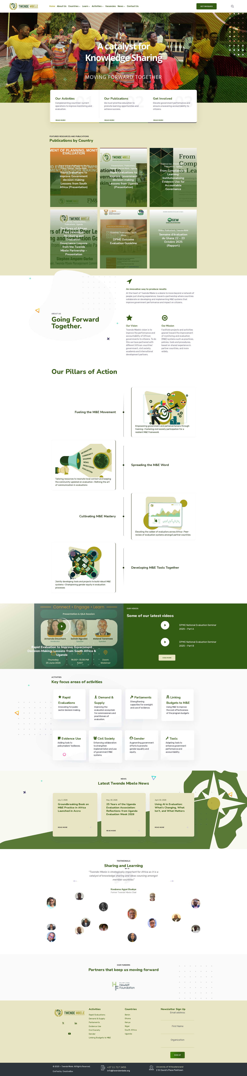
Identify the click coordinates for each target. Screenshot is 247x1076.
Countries (73, 6)
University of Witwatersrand (169, 1066)
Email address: (177, 1012)
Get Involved (162, 98)
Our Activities (65, 98)
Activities (97, 6)
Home (52, 6)
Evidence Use (71, 739)
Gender (139, 739)
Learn (85, 6)
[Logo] (23, 6)
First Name (177, 1026)
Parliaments (142, 697)
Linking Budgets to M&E (100, 1038)
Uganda (128, 1034)
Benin (127, 1014)
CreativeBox (67, 1071)
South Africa (131, 1030)
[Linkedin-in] (76, 1023)
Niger (127, 1026)
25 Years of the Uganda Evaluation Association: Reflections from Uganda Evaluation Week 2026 (121, 809)
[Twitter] (63, 1023)
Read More (63, 827)
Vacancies (110, 6)
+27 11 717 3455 (116, 1067)
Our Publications (116, 98)
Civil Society (106, 739)
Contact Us (133, 6)
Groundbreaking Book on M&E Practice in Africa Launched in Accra (73, 807)
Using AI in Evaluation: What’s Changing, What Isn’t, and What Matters (170, 807)
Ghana (128, 1018)
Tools (174, 739)
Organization (177, 1039)
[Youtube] (69, 1034)
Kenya (127, 1022)
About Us (61, 6)
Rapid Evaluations (97, 1015)
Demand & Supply (97, 1018)
